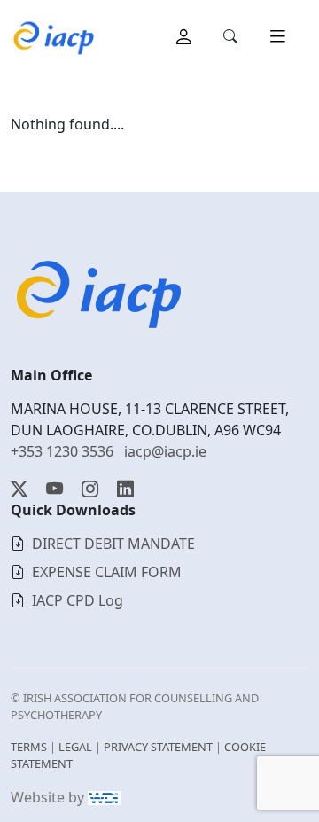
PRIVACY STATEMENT (158, 747)
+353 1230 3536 (62, 451)
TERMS (29, 747)
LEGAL (75, 747)
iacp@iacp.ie (165, 451)
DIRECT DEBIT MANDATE (113, 543)
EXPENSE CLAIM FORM (107, 572)
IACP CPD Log (77, 600)
